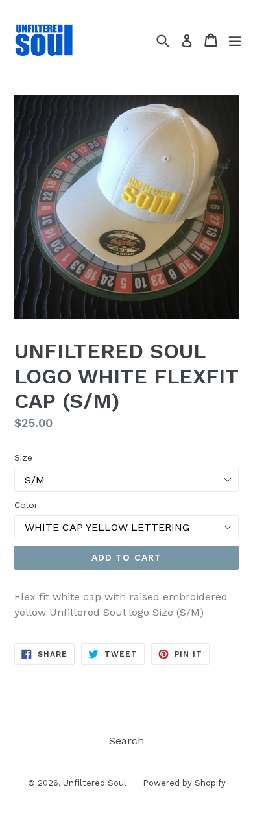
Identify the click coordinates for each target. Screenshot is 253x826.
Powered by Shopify (184, 783)
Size (23, 457)
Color (26, 505)
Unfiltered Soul (94, 783)
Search (126, 741)
